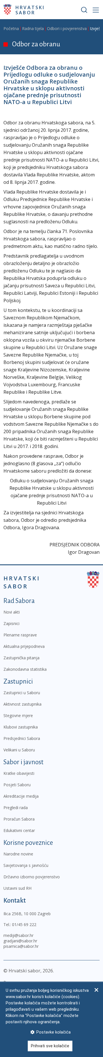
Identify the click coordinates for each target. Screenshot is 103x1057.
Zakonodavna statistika (25, 669)
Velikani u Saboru (19, 750)
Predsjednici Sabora (21, 738)
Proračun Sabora (19, 819)
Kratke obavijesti (18, 773)
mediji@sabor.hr (18, 935)
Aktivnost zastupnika (22, 704)
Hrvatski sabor (30, 9)
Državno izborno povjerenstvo (31, 876)
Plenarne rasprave (20, 635)
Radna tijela (33, 28)
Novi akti (11, 612)
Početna (11, 28)
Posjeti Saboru (17, 784)
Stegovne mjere (18, 715)
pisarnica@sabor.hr (21, 946)
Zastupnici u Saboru (21, 692)
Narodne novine (18, 854)
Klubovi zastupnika (20, 727)
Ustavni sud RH (17, 888)
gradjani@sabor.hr (20, 940)
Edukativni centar (19, 830)
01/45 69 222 (24, 924)
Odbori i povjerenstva (67, 28)
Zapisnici (11, 623)
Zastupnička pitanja (21, 657)
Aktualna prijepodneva (24, 646)
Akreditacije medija (21, 796)
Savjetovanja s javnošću (25, 865)
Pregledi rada (15, 807)
